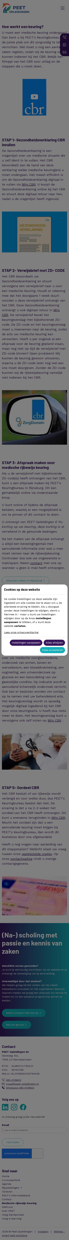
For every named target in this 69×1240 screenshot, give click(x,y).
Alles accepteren (52, 650)
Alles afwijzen (54, 642)
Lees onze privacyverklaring (21, 632)
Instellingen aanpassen (26, 642)
